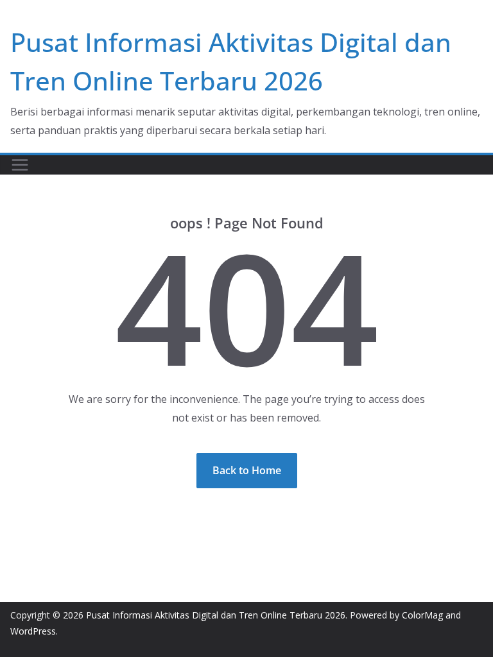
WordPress (33, 631)
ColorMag (422, 615)
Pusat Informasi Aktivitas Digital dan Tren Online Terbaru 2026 (215, 615)
